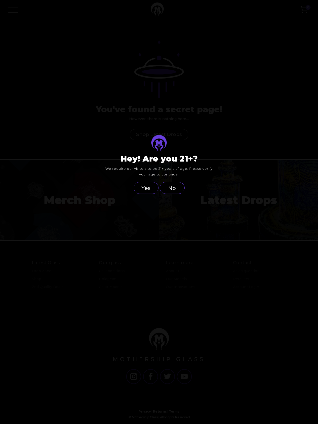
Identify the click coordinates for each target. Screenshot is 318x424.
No (172, 188)
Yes (146, 188)
